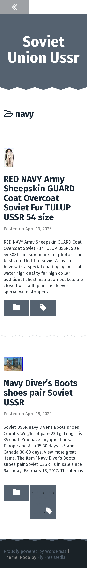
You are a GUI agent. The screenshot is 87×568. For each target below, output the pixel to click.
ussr (38, 512)
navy (38, 491)
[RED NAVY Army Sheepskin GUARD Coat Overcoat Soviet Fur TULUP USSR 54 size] (9, 157)
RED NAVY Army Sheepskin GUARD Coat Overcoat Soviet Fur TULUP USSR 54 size (39, 198)
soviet (42, 504)
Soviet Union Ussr (44, 49)
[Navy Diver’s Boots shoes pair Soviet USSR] (13, 363)
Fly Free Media (51, 557)
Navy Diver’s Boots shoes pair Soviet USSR (41, 392)
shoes (42, 497)
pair (49, 491)
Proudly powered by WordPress (35, 551)
